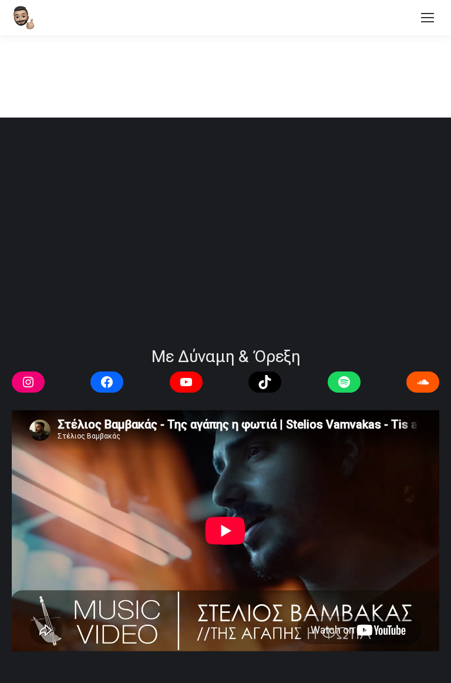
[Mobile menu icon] (427, 17)
